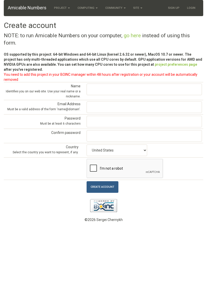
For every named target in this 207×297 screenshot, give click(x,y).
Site (136, 8)
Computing (86, 8)
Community (114, 8)
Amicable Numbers (27, 7)
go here (132, 35)
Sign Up (173, 8)
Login (191, 8)
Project (60, 8)
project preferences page (176, 64)
